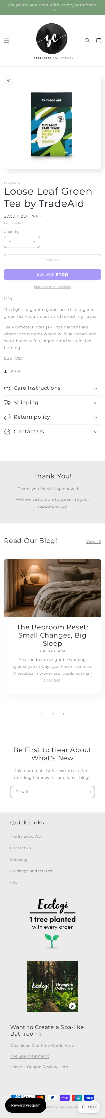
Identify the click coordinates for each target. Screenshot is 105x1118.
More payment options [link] (52, 287)
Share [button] (15, 371)
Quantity (11, 232)
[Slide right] (63, 714)
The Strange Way (26, 836)
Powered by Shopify (70, 1107)
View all (93, 541)
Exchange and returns (31, 871)
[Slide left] (41, 714)
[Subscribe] (89, 792)
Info (14, 882)
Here (63, 1066)
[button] (6, 40)
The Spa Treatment (29, 1056)
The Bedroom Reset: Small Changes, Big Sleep (52, 635)
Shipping (19, 859)
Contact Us (21, 848)
